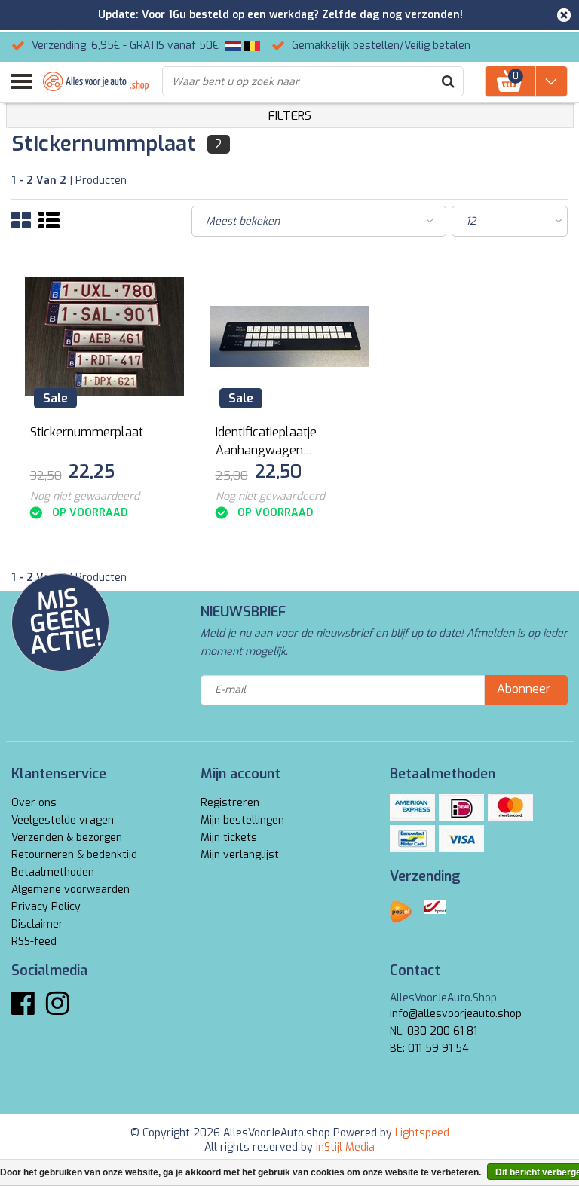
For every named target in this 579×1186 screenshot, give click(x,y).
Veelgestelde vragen (62, 820)
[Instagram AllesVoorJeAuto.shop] (57, 1009)
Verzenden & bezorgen (66, 837)
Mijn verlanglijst (240, 855)
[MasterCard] (510, 807)
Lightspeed (422, 1133)
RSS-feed (34, 941)
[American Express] (412, 807)
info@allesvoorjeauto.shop (456, 1014)
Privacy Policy (46, 907)
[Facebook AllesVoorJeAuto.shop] (23, 1009)
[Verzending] (401, 911)
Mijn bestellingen (242, 820)
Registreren (230, 803)
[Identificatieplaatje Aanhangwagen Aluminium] (290, 336)
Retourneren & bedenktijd (74, 855)
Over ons (34, 803)
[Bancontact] (412, 838)
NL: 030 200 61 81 (433, 1031)
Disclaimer (37, 924)
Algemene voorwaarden (70, 889)
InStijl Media (345, 1147)
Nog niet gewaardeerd (84, 496)
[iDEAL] (461, 807)
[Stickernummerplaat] (104, 336)
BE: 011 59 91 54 (429, 1048)
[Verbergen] (564, 15)
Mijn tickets (229, 837)
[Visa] (461, 838)
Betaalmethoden (52, 872)
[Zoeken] (447, 81)
